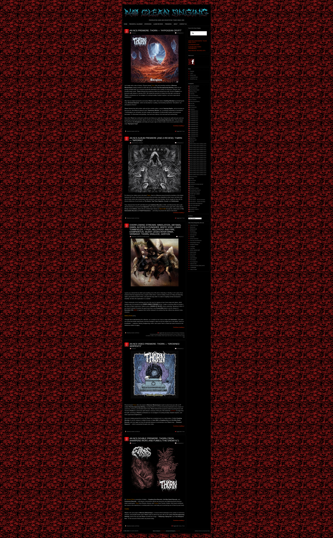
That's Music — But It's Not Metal (197, 201)
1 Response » (181, 236)
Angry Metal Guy (194, 225)
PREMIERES (168, 24)
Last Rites (192, 248)
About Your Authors (194, 86)
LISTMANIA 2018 (194, 122)
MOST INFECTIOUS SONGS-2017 (198, 159)
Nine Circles (193, 254)
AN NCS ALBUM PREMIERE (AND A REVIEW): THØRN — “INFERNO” (156, 139)
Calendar (192, 93)
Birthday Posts (193, 91)
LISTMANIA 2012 (194, 111)
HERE (135, 310)
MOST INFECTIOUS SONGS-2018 (198, 161)
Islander (133, 131)
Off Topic (192, 178)
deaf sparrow (193, 234)
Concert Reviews (194, 95)
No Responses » (180, 32)
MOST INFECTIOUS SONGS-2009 (198, 143)
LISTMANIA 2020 (194, 126)
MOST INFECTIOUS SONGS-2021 (198, 167)
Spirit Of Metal (193, 258)
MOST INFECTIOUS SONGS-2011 (198, 147)
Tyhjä (176, 335)
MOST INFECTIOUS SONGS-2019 (198, 163)
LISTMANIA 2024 (194, 134)
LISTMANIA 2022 (194, 130)
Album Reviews (135, 142)
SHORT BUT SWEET (195, 194)
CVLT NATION (193, 233)
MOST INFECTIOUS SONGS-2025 (198, 174)
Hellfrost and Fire (180, 334)
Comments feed (194, 77)
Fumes (180, 525)
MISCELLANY (193, 140)
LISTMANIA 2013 (194, 113)
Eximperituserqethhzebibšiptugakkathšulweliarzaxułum (161, 334)
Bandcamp (192, 227)
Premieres (134, 32)
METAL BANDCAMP (195, 250)
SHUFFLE (192, 196)
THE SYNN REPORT (195, 205)
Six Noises (192, 256)
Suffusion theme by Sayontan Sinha (202, 530)
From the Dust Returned (195, 240)
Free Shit (192, 103)
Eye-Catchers (193, 99)
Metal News (134, 236)
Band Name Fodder (194, 90)
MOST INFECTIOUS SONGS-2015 (198, 155)
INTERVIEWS (147, 24)
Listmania (192, 109)
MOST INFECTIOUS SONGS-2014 (198, 153)
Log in (191, 73)
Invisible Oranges (194, 244)
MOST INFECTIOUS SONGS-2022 (198, 169)
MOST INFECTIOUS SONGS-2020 (198, 165)
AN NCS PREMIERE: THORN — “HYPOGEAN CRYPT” (156, 30)
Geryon (175, 334)
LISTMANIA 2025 (194, 136)
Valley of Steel (193, 269)
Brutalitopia (193, 231)
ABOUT (176, 24)
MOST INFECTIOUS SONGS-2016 (198, 157)
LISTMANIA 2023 (194, 132)
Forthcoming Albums (195, 101)
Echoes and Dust (194, 238)
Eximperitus (181, 332)
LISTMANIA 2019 (194, 124)
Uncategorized (193, 207)
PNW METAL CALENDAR (135, 24)
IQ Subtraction (193, 107)
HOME (125, 24)
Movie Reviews (193, 176)
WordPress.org (193, 79)
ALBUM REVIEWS (158, 24)
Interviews (192, 105)
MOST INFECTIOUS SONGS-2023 (198, 170)
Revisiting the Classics (195, 190)
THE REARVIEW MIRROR (196, 203)
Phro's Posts (193, 180)
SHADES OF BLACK (195, 192)
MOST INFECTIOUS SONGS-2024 (198, 172)
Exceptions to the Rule (195, 97)
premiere (173, 410)
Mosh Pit (192, 142)
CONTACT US (183, 24)
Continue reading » (179, 125)
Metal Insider (193, 252)
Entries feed (193, 75)
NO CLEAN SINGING (133, 530)
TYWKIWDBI (193, 267)
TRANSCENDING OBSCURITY (197, 265)
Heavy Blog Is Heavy (195, 242)
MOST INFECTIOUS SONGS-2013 (198, 151)
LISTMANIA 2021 (194, 128)
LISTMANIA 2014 (194, 115)
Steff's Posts (193, 197)
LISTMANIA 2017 (194, 120)
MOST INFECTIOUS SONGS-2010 (198, 145)
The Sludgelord (193, 261)
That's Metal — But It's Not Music (197, 199)
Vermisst (180, 335)
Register (192, 71)
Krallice (152, 335)
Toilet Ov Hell (193, 263)
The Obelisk (193, 259)
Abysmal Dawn (168, 332)
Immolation (148, 335)
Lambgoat (192, 246)
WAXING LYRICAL (194, 209)
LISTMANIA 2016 (194, 118)
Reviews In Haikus (194, 188)
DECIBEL (192, 236)
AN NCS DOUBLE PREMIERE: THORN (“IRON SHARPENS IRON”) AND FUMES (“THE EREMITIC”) (154, 439)
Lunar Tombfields (158, 335)
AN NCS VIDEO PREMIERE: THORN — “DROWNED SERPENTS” (154, 345)
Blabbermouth (193, 229)
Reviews (192, 186)
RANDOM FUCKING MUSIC (143, 236)
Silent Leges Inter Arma (167, 335)
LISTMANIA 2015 (194, 116)
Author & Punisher (175, 332)
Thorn (183, 131)
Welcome (192, 211)
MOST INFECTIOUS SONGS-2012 (198, 149)
